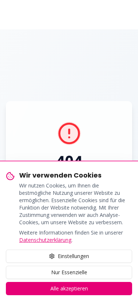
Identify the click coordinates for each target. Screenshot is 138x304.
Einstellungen (73, 256)
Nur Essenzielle (69, 272)
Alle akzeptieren (69, 288)
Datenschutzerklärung (45, 239)
